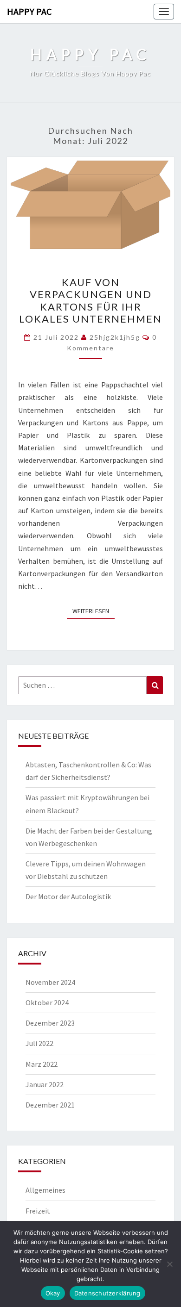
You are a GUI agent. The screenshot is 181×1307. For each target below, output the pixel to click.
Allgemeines (45, 1190)
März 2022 (42, 1064)
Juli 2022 (39, 1043)
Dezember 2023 (50, 1022)
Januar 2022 (45, 1084)
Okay (52, 1293)
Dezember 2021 (50, 1104)
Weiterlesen (93, 610)
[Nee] (169, 1264)
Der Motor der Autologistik (68, 896)
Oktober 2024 (47, 1002)
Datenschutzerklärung (107, 1293)
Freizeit (38, 1210)
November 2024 (50, 982)
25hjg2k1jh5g (115, 337)
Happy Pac (29, 11)
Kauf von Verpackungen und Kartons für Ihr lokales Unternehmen (90, 300)
